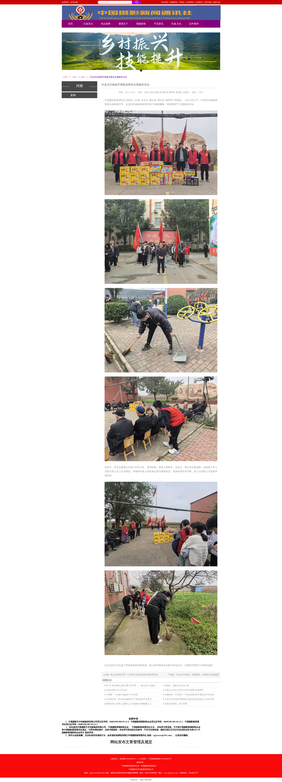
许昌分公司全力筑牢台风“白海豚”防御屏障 (183, 690)
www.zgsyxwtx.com (171, 773)
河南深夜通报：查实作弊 (175, 704)
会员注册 (74, 2)
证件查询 (189, 2)
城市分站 (216, 2)
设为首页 (164, 2)
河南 (74, 77)
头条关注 (114, 759)
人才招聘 (142, 759)
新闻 (83, 77)
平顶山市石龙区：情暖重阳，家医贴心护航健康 (197, 675)
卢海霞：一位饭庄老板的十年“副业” (122, 695)
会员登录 (65, 2)
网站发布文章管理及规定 (131, 742)
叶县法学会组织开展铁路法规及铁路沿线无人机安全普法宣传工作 (190, 699)
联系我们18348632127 (128, 759)
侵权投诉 (173, 2)
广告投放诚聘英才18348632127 (160, 759)
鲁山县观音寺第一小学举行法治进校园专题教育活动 (134, 675)
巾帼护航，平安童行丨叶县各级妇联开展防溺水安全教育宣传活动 (190, 695)
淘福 (141, 780)
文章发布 (198, 2)
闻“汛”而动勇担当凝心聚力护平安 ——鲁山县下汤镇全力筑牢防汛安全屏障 (132, 685)
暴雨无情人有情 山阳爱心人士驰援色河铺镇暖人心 (129, 704)
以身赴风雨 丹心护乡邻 (116, 690)
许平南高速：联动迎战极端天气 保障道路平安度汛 (129, 699)
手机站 (181, 2)
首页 (65, 77)
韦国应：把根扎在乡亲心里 (176, 685)
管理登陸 (148, 780)
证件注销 (207, 2)
